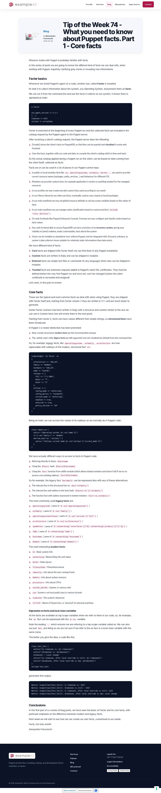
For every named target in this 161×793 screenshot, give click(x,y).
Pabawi (73, 758)
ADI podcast (120, 4)
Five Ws (89, 4)
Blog (109, 4)
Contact (148, 4)
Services (100, 4)
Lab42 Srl (111, 754)
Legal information (115, 762)
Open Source (134, 4)
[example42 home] (23, 4)
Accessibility (112, 766)
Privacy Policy (112, 770)
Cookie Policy (124, 770)
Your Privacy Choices (84, 790)
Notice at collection (70, 790)
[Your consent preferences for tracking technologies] (156, 788)
